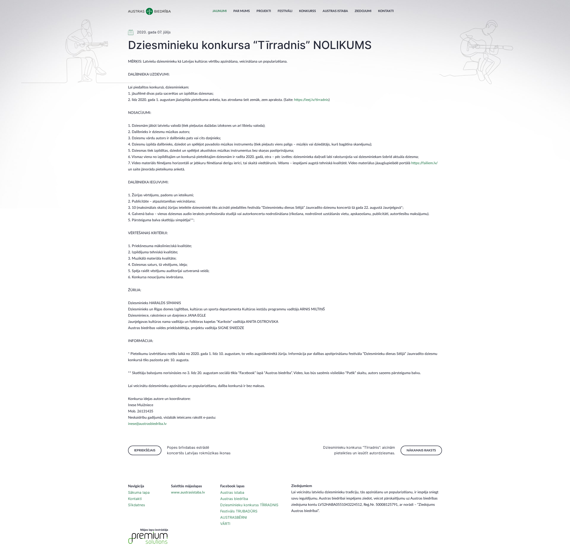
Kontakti (386, 11)
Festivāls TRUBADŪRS (238, 511)
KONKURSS (307, 11)
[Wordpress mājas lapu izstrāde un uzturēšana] (148, 538)
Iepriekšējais (144, 450)
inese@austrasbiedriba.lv (147, 424)
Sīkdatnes (136, 505)
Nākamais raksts (421, 450)
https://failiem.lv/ (424, 163)
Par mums (241, 11)
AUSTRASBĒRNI (233, 517)
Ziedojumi (363, 11)
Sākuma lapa (139, 492)
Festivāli (285, 11)
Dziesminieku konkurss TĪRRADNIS (249, 505)
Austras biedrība (234, 498)
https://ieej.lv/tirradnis (311, 100)
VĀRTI (225, 523)
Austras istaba (335, 11)
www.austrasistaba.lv (188, 492)
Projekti (263, 11)
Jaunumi (219, 11)
